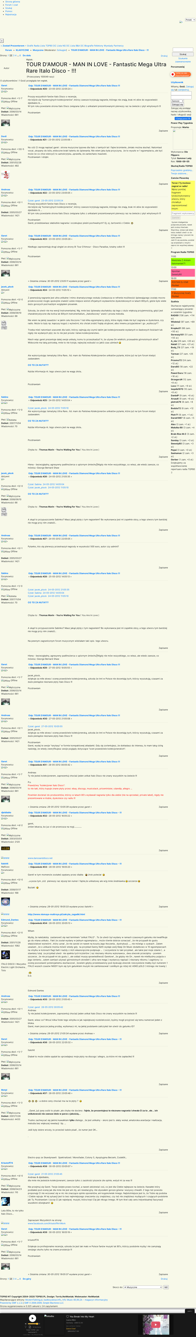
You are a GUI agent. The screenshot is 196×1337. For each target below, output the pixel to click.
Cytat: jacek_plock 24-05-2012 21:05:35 (48, 589)
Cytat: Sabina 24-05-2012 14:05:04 (46, 484)
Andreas (5, 189)
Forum (8, 50)
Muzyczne (38, 50)
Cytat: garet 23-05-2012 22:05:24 (45, 200)
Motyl (4, 1090)
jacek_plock (7, 286)
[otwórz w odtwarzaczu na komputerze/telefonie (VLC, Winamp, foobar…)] (30, 1327)
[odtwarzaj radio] (32, 1318)
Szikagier (61, 50)
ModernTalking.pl (34, 1299)
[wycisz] (26, 1323)
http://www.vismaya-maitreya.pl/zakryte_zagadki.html (56, 914)
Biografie (88, 45)
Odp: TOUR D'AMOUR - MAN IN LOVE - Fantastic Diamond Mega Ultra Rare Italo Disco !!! (74, 85)
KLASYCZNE (22, 50)
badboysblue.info (52, 1299)
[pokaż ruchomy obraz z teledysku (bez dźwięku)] (155, 1325)
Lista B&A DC (77, 45)
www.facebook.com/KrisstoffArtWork (47, 1223)
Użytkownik (177, 82)
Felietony (98, 45)
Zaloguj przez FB (183, 118)
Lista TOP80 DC (48, 45)
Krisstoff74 (7, 1163)
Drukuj (164, 55)
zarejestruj (183, 89)
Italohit (4, 863)
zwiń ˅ (189, 1311)
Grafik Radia (33, 45)
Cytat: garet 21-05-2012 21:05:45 (45, 1174)
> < (13, 45)
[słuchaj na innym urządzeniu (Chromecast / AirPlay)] (25, 1327)
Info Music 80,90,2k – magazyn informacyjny (85, 1299)
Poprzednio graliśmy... (182, 170)
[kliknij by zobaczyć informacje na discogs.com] (54, 1325)
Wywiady (108, 45)
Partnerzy (119, 45)
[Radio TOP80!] (62, 28)
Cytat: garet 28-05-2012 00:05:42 (45, 1007)
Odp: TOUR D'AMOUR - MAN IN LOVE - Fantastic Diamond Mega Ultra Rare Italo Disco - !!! (75, 812)
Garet (4, 85)
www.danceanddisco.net (40, 858)
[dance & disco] (5, 857)
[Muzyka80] (5, 1223)
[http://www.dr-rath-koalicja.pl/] (5, 914)
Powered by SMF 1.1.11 (11, 1303)
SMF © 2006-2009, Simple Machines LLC (44, 1303)
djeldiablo (6, 812)
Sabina (4, 397)
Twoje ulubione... (179, 173)
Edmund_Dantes (10, 919)
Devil (3, 136)
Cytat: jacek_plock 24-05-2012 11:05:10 (48, 408)
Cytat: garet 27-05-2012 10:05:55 (45, 726)
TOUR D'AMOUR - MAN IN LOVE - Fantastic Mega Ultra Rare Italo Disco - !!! (110, 50)
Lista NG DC (63, 45)
